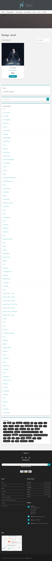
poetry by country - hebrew (9, 300)
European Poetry (6, 188)
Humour (4, 213)
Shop (3, 12)
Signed (29, 438)
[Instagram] (29, 457)
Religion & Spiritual (7, 347)
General (5, 195)
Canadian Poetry (6, 141)
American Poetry (6, 130)
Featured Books (10, 12)
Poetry (4, 289)
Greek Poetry (6, 206)
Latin (4, 235)
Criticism (5, 170)
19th (5, 423)
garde (40, 426)
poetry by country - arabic (8, 293)
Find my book (27, 12)
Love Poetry (5, 268)
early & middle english (8, 181)
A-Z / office (5, 116)
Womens (31, 441)
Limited (37, 429)
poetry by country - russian (8, 307)
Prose (9, 438)
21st (13, 423)
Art (31, 423)
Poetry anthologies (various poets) (26, 435)
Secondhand (5, 369)
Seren (4, 373)
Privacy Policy (4, 506)
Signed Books (6, 376)
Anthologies (5, 134)
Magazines (5, 275)
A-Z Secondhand (6, 119)
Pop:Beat (5, 318)
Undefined (5, 394)
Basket (3, 15)
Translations (5, 387)
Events (34, 12)
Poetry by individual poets (40, 435)
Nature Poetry (6, 282)
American (5, 127)
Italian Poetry (6, 228)
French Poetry (6, 192)
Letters (4, 242)
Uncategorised (6, 391)
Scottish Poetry (6, 365)
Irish (28, 429)
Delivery (3, 494)
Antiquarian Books (7, 137)
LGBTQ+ (5, 250)
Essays (4, 184)
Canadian (5, 426)
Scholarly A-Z (6, 358)
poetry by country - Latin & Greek (10, 304)
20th (9, 423)
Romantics (5, 351)
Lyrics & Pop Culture (7, 271)
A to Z (4, 109)
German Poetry (6, 199)
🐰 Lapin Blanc (29, 558)
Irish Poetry (5, 224)
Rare (4, 336)
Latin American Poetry (7, 239)
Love (4, 264)
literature (5, 260)
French (36, 426)
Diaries (4, 174)
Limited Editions (6, 253)
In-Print (4, 221)
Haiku (4, 210)
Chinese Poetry (6, 152)
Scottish (4, 362)
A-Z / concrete (6, 112)
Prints (4, 322)
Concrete (11, 426)
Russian (4, 355)
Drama (22, 426)
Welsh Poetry (6, 409)
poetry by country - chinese (9, 297)
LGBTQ (4, 246)
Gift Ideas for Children (8, 203)
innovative (22, 429)
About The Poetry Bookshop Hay (9, 500)
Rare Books (5, 340)
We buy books (19, 12)
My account (4, 485)
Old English (5, 286)
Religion (4, 344)
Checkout (4, 491)
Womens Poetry (6, 412)
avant (45, 423)
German (45, 426)
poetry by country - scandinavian (10, 311)
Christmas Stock (6, 156)
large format (5, 232)
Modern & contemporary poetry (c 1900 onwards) (30, 432)
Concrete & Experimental (8, 159)
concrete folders (6, 163)
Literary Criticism (6, 257)
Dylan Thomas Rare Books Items (10, 177)
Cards (4, 145)
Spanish (34, 438)
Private (5, 438)
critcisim (4, 166)
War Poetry (5, 402)
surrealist (39, 438)
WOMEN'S (24, 441)
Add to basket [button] (12, 76)
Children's (5, 148)
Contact (44, 12)
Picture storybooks (7, 435)
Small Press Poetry (7, 380)
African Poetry (6, 123)
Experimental (28, 426)
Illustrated (10, 429)
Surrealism (5, 383)
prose (4, 326)
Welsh (4, 405)
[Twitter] (25, 457)
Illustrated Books (6, 217)
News (39, 12)
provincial (5, 329)
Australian (40, 423)
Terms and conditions (6, 497)
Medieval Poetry (6, 279)
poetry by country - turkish (8, 315)
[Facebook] (22, 457)
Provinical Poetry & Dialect (8, 333)
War (4, 398)
